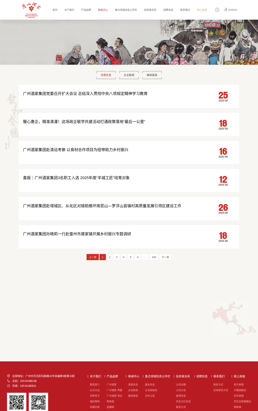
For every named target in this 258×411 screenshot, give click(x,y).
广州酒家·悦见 (114, 395)
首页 (54, 9)
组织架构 (95, 401)
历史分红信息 (183, 401)
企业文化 (95, 390)
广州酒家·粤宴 (114, 390)
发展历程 (95, 407)
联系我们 (185, 9)
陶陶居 (110, 401)
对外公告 (150, 395)
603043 (233, 9)
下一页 (165, 257)
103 (154, 257)
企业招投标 (151, 390)
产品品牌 (86, 9)
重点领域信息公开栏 (126, 9)
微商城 (237, 407)
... (145, 257)
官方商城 (239, 384)
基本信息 (150, 384)
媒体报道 (152, 74)
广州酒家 (112, 384)
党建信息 (106, 74)
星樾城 (110, 407)
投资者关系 (150, 9)
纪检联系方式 (220, 390)
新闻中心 (103, 9)
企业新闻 (129, 74)
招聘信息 (168, 9)
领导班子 (95, 395)
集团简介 (95, 384)
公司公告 (181, 390)
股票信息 (181, 395)
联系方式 (181, 407)
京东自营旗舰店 (242, 401)
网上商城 (202, 9)
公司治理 (181, 384)
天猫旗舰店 (240, 390)
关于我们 (69, 9)
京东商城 (239, 395)
